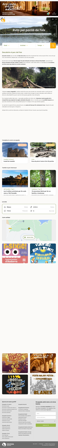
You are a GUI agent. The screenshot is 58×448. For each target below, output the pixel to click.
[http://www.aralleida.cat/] (29, 8)
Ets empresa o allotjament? (48, 445)
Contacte (41, 443)
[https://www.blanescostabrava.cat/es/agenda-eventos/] (43, 384)
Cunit (32, 159)
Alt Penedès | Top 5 (9, 189)
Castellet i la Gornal (9, 159)
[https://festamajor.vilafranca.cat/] (15, 384)
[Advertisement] (29, 124)
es (56, 19)
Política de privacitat (50, 443)
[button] (50, 68)
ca (52, 19)
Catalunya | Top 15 (37, 189)
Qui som (35, 443)
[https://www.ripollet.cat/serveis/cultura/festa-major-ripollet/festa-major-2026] (15, 363)
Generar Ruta (30, 237)
